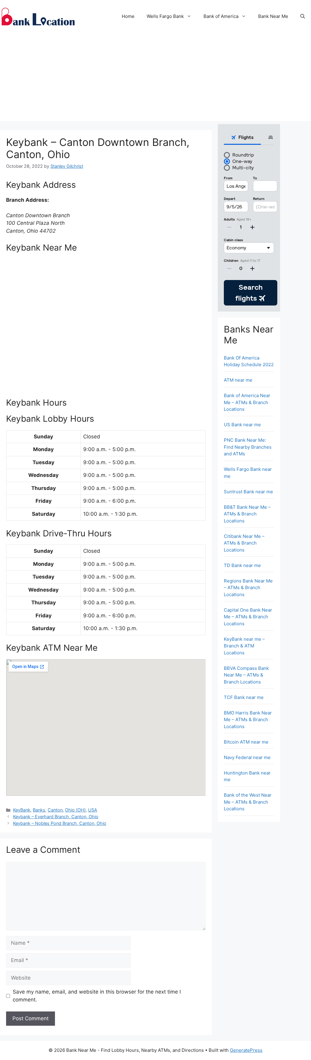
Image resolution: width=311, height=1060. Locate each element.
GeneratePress (246, 1050)
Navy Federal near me (247, 757)
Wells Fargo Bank (165, 16)
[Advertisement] (155, 78)
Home (128, 16)
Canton (55, 809)
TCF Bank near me (244, 697)
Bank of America (220, 16)
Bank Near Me (273, 16)
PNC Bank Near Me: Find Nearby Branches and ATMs (248, 447)
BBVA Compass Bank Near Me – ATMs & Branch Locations (246, 675)
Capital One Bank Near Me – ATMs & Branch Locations (248, 616)
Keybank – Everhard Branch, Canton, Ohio (55, 816)
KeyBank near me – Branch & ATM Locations (244, 646)
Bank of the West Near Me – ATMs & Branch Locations (248, 802)
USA (92, 809)
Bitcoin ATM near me (246, 742)
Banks (39, 809)
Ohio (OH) (75, 809)
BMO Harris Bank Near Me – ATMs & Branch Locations (248, 719)
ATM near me (238, 380)
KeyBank (21, 809)
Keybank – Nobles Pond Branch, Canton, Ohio (59, 823)
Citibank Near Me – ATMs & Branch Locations (244, 543)
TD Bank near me (242, 565)
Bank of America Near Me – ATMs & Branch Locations (247, 402)
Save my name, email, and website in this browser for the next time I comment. (97, 996)
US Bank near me (242, 424)
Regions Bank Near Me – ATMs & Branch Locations (248, 587)
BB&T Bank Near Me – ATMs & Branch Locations (247, 514)
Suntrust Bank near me (248, 492)
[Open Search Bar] (302, 16)
